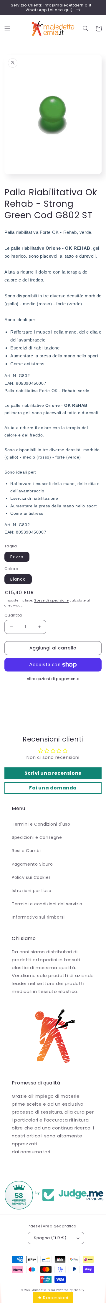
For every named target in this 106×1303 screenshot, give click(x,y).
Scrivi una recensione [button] (53, 773)
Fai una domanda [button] (53, 787)
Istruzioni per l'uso (32, 891)
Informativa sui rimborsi (38, 917)
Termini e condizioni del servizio (47, 904)
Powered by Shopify (70, 1290)
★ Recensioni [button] (53, 1297)
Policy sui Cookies (31, 877)
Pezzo (17, 557)
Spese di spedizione (51, 600)
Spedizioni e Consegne (37, 837)
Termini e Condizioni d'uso (41, 824)
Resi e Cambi (26, 851)
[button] (7, 28)
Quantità (13, 615)
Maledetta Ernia (43, 1290)
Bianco (18, 579)
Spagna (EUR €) (50, 1238)
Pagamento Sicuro (32, 864)
